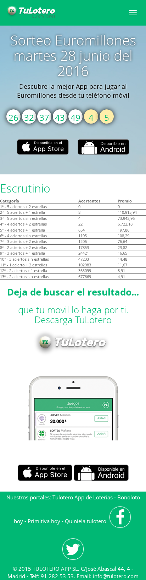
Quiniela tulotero (85, 521)
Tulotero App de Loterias (82, 497)
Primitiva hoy (44, 521)
